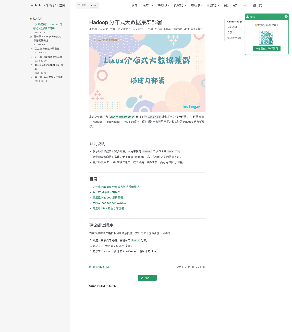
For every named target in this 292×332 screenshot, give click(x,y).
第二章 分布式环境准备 (106, 192)
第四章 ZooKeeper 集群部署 (110, 203)
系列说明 (232, 27)
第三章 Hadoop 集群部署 (108, 197)
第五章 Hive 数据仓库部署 (108, 208)
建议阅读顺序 (234, 37)
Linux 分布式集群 (193, 28)
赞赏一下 (149, 277)
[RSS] (254, 5)
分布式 (158, 28)
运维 (150, 28)
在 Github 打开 (101, 266)
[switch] (245, 5)
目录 (229, 32)
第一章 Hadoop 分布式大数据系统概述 (116, 186)
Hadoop (177, 28)
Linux (167, 28)
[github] (261, 5)
